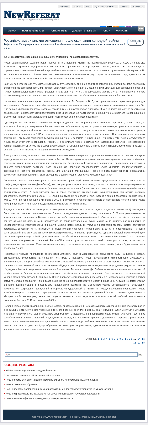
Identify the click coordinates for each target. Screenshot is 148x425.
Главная (64, 7)
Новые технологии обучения (21, 384)
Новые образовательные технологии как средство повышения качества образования (53, 393)
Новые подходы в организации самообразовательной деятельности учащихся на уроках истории (59, 388)
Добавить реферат (105, 7)
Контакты (138, 7)
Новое (77, 7)
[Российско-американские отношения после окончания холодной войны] (98, 339)
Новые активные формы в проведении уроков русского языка (39, 398)
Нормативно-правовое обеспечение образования (33, 375)
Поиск (124, 7)
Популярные (58, 30)
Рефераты (9, 44)
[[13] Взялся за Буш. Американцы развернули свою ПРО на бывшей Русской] (143, 342)
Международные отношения (35, 44)
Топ (88, 7)
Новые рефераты (33, 30)
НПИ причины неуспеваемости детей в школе (31, 370)
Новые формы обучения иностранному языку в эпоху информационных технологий (52, 379)
